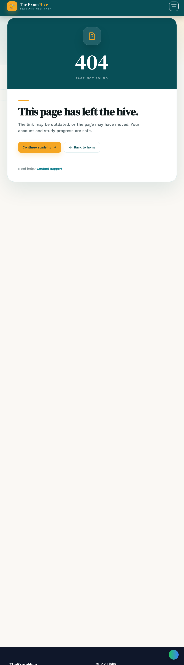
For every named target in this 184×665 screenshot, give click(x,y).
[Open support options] (174, 655)
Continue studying (37, 147)
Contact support (49, 168)
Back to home (84, 147)
